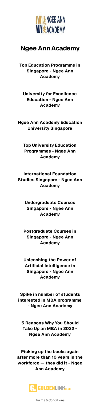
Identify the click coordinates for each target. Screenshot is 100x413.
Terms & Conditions (50, 400)
